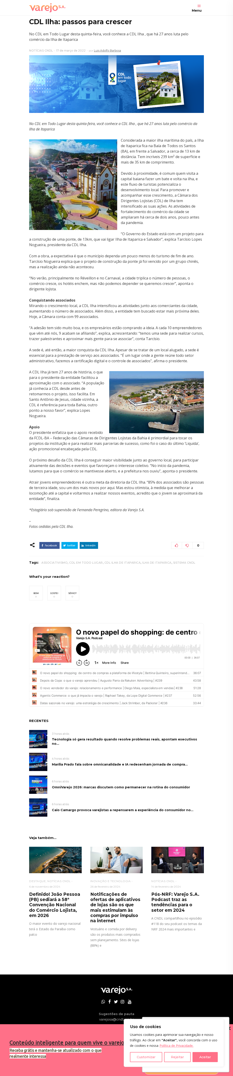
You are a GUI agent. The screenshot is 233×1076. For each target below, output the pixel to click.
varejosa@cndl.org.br (116, 1019)
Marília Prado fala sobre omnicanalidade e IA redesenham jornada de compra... (120, 764)
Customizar (146, 1057)
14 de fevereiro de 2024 (166, 886)
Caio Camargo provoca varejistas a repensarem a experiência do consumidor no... (122, 810)
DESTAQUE (37, 881)
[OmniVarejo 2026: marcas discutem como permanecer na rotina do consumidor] (38, 784)
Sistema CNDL (184, 562)
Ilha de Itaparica (157, 562)
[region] (174, 1043)
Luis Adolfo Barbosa (107, 50)
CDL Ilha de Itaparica (122, 562)
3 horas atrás (60, 733)
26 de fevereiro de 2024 (105, 886)
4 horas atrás (60, 758)
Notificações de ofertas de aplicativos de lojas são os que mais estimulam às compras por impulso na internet (115, 908)
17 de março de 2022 (71, 50)
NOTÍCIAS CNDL (41, 50)
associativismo (54, 562)
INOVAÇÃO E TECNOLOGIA (110, 881)
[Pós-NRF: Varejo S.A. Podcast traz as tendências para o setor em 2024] (177, 860)
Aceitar (205, 1057)
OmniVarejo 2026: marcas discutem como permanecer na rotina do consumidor (121, 787)
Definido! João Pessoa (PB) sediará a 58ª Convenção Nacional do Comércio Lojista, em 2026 (54, 905)
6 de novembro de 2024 (44, 886)
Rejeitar (177, 1057)
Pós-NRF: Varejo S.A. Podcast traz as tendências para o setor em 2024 (175, 902)
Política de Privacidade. (176, 1045)
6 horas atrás (60, 781)
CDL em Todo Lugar (86, 562)
